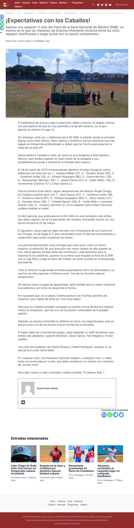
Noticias (63, 3)
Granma (26, 3)
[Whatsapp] (109, 414)
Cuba (34, 3)
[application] (68, 3)
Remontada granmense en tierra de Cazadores (81, 468)
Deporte (44, 3)
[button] (93, 4)
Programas (77, 3)
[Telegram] (115, 414)
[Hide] (1, 33)
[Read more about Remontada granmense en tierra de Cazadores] (81, 453)
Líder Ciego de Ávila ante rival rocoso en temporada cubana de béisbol (23, 469)
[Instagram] (106, 5)
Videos (18, 6)
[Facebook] (98, 5)
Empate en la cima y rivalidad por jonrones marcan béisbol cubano (52, 469)
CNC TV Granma (121, 5)
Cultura (53, 3)
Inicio (17, 3)
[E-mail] (23, 403)
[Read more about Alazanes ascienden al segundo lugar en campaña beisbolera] (110, 453)
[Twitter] (102, 5)
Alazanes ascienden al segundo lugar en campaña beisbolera (108, 471)
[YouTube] (110, 5)
